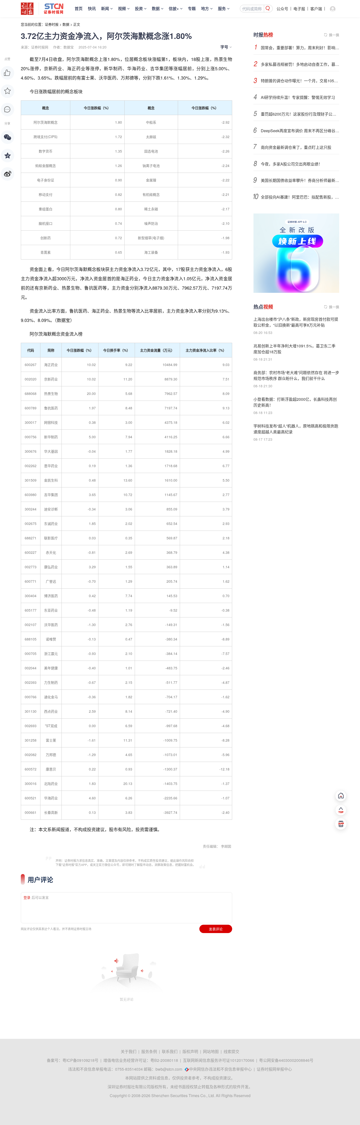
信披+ (174, 8)
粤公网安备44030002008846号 (286, 1060)
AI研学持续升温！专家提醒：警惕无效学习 (298, 97)
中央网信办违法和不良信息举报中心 (220, 1069)
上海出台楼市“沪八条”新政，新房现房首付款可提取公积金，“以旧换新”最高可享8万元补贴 (295, 322)
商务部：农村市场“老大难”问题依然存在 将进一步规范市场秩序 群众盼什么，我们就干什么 (296, 375)
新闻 (105, 8)
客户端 (316, 9)
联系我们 (170, 1051)
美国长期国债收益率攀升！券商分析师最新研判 (300, 180)
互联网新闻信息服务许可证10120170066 (218, 1060)
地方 (205, 8)
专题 (192, 8)
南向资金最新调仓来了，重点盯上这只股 (296, 147)
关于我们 (128, 1051)
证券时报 (52, 24)
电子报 (299, 9)
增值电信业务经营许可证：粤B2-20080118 (140, 1060)
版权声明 (190, 1051)
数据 (156, 8)
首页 (79, 8)
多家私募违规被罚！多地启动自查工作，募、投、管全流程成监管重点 (300, 64)
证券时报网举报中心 (274, 1069)
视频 (122, 8)
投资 (139, 8)
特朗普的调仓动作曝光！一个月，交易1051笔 (300, 80)
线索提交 (231, 1051)
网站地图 (211, 1051)
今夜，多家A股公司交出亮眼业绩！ (291, 164)
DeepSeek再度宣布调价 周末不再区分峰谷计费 (300, 130)
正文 (76, 24)
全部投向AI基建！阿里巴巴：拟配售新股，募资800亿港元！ (300, 197)
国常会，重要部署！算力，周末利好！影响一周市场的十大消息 (300, 47)
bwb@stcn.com (169, 1069)
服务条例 (149, 1051)
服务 (222, 8)
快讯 (92, 8)
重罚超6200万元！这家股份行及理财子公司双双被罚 (300, 114)
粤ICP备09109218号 (80, 1060)
